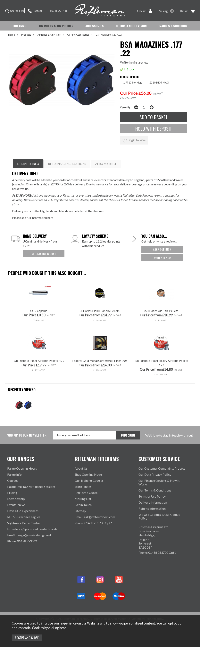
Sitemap (80, 511)
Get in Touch (83, 505)
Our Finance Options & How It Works (158, 482)
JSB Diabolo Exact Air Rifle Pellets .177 (38, 360)
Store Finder (83, 486)
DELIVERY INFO (28, 163)
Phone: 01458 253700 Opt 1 (94, 523)
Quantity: (125, 107)
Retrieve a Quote (86, 492)
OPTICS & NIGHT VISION (131, 25)
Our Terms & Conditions (154, 490)
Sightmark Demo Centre (23, 523)
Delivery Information (152, 502)
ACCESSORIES (94, 25)
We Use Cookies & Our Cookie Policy (159, 516)
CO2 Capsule (38, 311)
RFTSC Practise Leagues (23, 517)
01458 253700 (58, 11)
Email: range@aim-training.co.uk (29, 535)
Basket (184, 11)
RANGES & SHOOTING (173, 25)
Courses (12, 480)
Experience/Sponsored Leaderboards (32, 529)
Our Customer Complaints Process (161, 468)
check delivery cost (43, 254)
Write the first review (134, 62)
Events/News (16, 505)
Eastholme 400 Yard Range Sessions (31, 486)
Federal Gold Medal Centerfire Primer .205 (100, 360)
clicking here (57, 628)
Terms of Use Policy (152, 496)
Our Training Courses (89, 480)
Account (141, 11)
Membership (16, 499)
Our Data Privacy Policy (154, 474)
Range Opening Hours (22, 468)
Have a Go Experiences (22, 511)
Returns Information (152, 508)
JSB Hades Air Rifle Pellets (161, 311)
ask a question (162, 249)
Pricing (12, 492)
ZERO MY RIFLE (106, 163)
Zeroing (163, 11)
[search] (9, 11)
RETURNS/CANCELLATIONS (67, 163)
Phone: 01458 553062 (22, 541)
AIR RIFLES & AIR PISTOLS (55, 25)
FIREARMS (19, 25)
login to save (137, 140)
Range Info (14, 474)
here (50, 217)
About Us (81, 468)
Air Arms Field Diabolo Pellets (100, 311)
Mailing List (83, 499)
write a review (162, 257)
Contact (37, 10)
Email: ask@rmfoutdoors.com (95, 517)
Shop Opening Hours (89, 474)
